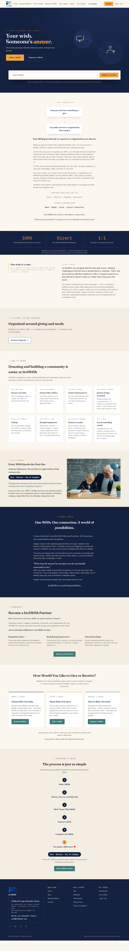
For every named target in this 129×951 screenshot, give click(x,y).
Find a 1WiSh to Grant (65, 869)
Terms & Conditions (80, 906)
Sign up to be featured (64, 654)
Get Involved (80, 4)
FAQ (74, 891)
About (72, 4)
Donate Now (103, 891)
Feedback (76, 895)
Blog (49, 895)
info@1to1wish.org (19, 919)
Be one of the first (95, 82)
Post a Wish (103, 895)
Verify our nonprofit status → (24, 916)
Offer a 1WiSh (38, 4)
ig (15, 926)
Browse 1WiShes (25, 4)
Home (16, 4)
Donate (108, 4)
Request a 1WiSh (51, 4)
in (20, 926)
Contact (50, 902)
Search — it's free (109, 75)
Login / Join (119, 4)
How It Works (63, 4)
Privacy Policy (78, 902)
